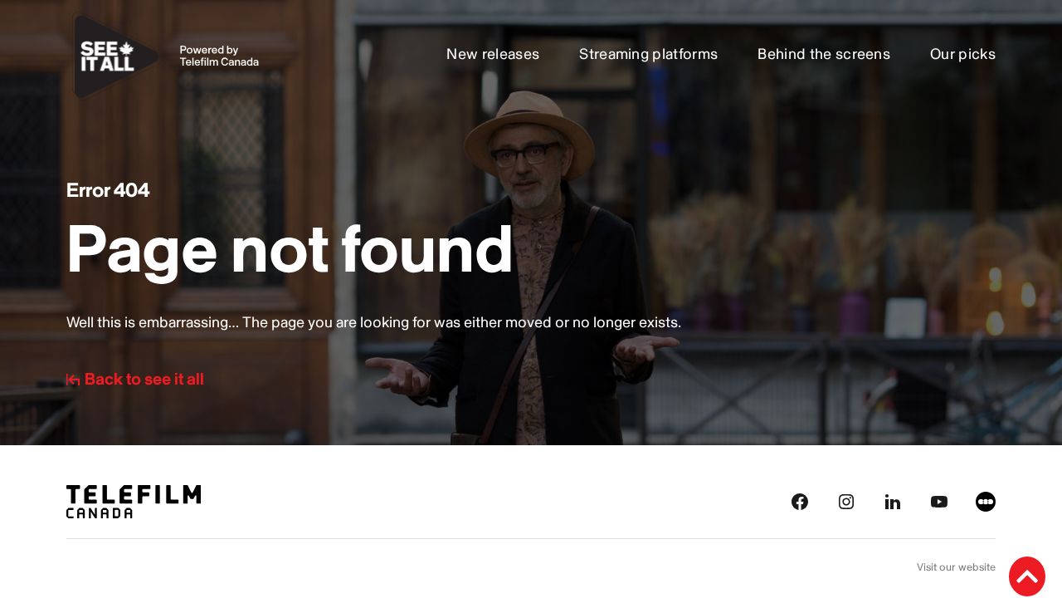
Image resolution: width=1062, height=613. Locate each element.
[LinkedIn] (893, 500)
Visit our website (956, 567)
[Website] (986, 500)
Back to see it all (144, 379)
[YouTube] (939, 500)
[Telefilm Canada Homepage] (133, 500)
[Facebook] (800, 500)
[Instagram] (846, 500)
